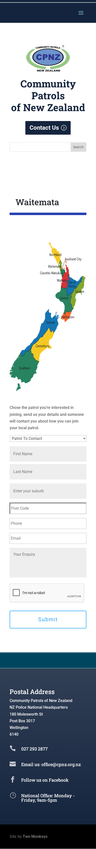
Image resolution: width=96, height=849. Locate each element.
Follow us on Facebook (44, 780)
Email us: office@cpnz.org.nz (51, 764)
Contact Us (44, 127)
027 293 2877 (34, 749)
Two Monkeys (35, 836)
